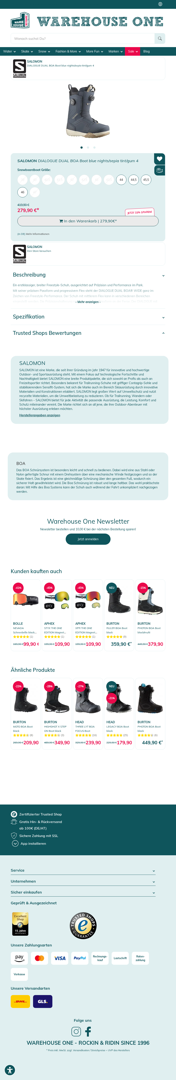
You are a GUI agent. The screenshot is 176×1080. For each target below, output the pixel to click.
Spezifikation (28, 316)
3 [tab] (94, 148)
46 (22, 192)
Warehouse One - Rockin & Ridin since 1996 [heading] (88, 1043)
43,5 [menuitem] (109, 180)
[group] (36, 814)
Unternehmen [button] (23, 881)
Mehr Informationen (37, 233)
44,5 (134, 180)
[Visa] (59, 958)
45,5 (146, 180)
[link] (25, 615)
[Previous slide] (18, 115)
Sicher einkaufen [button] (26, 892)
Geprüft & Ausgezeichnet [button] (34, 903)
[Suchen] (160, 38)
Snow (42, 51)
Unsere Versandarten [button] (30, 988)
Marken (114, 51)
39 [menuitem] (22, 180)
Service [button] (17, 870)
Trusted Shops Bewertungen (47, 333)
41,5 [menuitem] (59, 180)
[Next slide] (158, 115)
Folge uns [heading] (83, 1020)
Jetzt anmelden (88, 539)
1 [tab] (81, 148)
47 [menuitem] (34, 192)
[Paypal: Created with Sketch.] (79, 958)
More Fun (93, 51)
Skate (25, 51)
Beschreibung (29, 274)
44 (121, 180)
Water (8, 51)
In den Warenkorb (90, 220)
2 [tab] (88, 148)
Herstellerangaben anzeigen (39, 415)
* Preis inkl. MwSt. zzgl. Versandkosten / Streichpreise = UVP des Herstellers (88, 1050)
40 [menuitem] (34, 180)
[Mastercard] (39, 958)
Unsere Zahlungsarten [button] (31, 945)
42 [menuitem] (72, 180)
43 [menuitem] (96, 180)
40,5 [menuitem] (47, 180)
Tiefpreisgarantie (89, 4)
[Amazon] (19, 958)
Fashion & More (67, 51)
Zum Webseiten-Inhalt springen (22, 2)
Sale (131, 51)
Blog (146, 51)
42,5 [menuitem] (84, 180)
